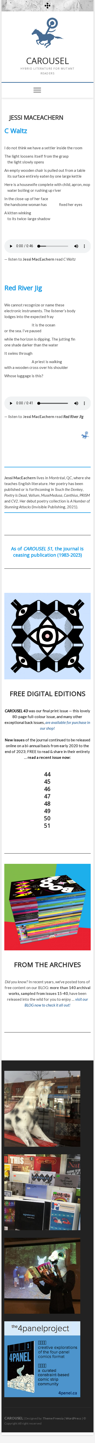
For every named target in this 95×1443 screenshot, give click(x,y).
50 (47, 818)
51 (47, 825)
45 (47, 781)
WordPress (73, 1418)
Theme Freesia (53, 1418)
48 (47, 803)
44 (47, 774)
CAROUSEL (47, 61)
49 (47, 810)
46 (47, 788)
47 (47, 796)
